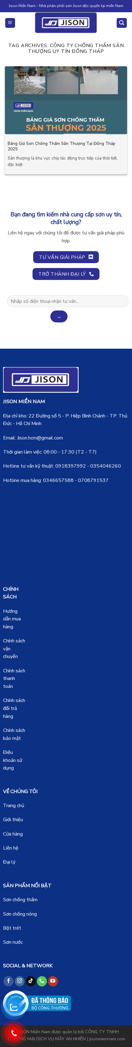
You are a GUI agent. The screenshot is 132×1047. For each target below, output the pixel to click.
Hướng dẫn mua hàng (12, 619)
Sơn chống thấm (20, 899)
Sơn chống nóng (20, 914)
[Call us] (42, 981)
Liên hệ (10, 848)
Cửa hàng (13, 834)
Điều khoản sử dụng (12, 760)
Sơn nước (13, 942)
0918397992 (70, 466)
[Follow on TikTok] (31, 981)
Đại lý (9, 862)
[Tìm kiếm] (122, 23)
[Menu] (10, 23)
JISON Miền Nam (34, 1032)
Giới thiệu (13, 819)
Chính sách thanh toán (14, 678)
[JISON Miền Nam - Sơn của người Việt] (66, 23)
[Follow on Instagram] (20, 981)
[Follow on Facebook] (8, 981)
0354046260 (105, 466)
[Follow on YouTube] (53, 981)
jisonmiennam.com (107, 1039)
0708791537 (93, 480)
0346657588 (58, 480)
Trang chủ (13, 805)
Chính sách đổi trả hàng (14, 708)
